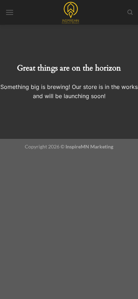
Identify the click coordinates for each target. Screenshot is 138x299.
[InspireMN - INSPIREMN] (70, 12)
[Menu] (9, 12)
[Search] (130, 12)
